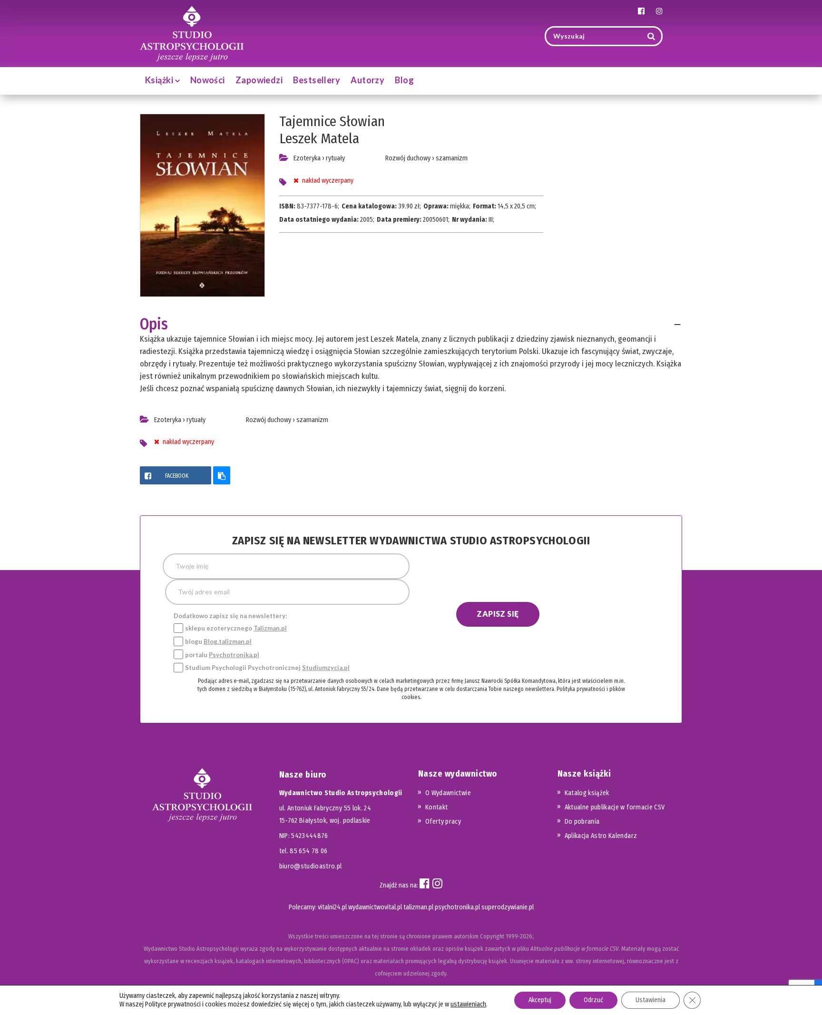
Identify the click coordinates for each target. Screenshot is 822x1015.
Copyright (492, 936)
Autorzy (367, 80)
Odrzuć (593, 1000)
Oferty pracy (443, 822)
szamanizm (452, 158)
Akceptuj (539, 1000)
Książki (160, 80)
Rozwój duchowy (408, 158)
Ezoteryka (307, 158)
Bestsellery (316, 80)
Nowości (207, 80)
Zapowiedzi (259, 80)
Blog (404, 80)
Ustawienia (650, 1000)
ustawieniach (468, 1004)
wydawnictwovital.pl (375, 907)
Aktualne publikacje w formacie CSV (615, 807)
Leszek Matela (319, 138)
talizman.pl (418, 907)
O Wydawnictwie (448, 793)
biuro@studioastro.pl (310, 866)
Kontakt (436, 807)
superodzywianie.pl (507, 907)
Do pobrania (582, 822)
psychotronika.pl (457, 907)
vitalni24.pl (332, 907)
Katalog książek (587, 793)
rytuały (335, 158)
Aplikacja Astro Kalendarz (601, 836)
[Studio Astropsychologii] (192, 33)
